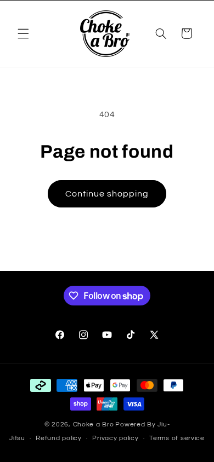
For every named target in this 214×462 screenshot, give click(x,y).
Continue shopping (107, 193)
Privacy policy (115, 438)
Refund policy (59, 438)
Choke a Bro (93, 424)
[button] (23, 33)
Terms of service (177, 438)
